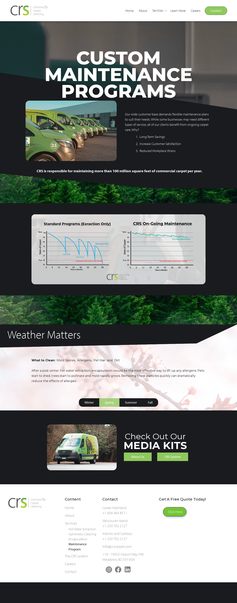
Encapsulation (78, 539)
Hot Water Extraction (82, 529)
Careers (196, 10)
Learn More (178, 10)
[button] (159, 11)
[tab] (89, 402)
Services (157, 10)
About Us (137, 457)
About (143, 10)
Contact (216, 10)
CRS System (173, 457)
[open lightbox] (118, 249)
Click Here (175, 511)
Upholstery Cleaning (82, 534)
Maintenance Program (78, 546)
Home (129, 10)
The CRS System (76, 556)
